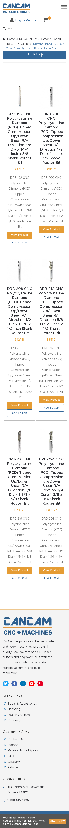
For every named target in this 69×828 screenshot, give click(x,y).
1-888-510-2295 (18, 800)
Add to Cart (19, 242)
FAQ (11, 756)
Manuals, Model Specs (23, 750)
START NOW (57, 821)
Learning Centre (19, 714)
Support (13, 745)
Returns (13, 767)
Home (11, 39)
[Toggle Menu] (64, 6)
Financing (14, 709)
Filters (32, 54)
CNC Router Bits (27, 39)
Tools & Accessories (22, 703)
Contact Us (15, 739)
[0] (44, 20)
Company (14, 720)
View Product (19, 235)
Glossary (14, 761)
